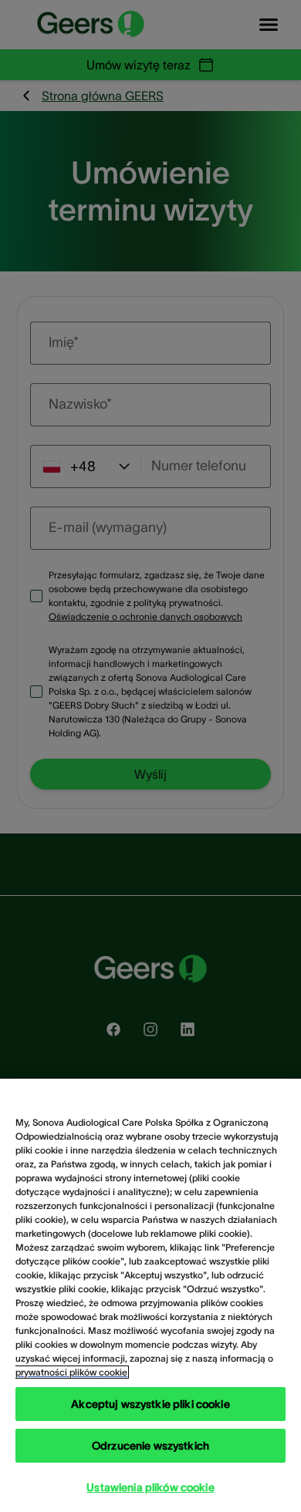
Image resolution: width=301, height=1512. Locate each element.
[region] (150, 1295)
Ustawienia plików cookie (150, 1487)
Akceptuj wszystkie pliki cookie (150, 1404)
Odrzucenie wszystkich (150, 1446)
